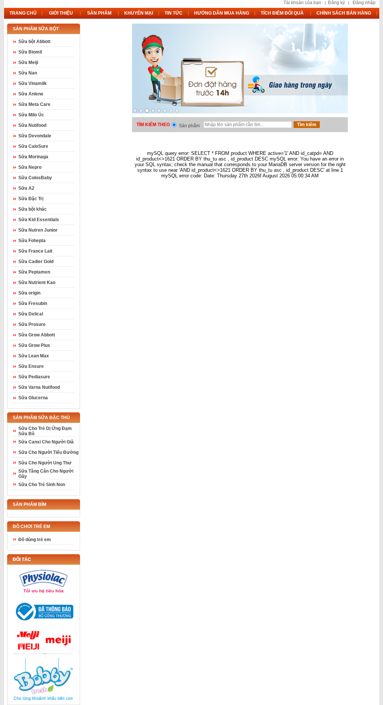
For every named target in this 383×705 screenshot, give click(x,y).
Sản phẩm (189, 125)
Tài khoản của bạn (302, 2)
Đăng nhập (364, 2)
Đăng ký (336, 2)
